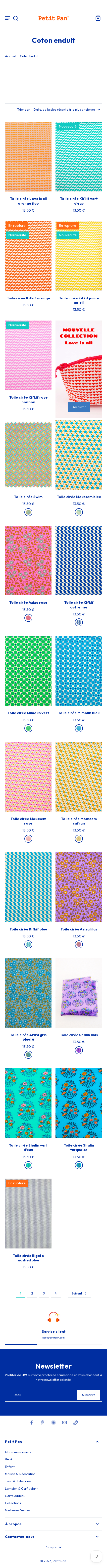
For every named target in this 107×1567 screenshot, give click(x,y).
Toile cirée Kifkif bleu (28, 929)
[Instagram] (53, 1422)
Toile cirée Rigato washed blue (28, 1257)
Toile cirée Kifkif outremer (79, 604)
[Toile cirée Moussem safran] (78, 777)
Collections (13, 1503)
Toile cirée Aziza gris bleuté (28, 1037)
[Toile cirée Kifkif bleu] (28, 887)
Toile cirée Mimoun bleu (79, 713)
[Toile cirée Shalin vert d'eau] (28, 1103)
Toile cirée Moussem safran (79, 821)
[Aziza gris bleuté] (28, 1054)
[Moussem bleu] (78, 512)
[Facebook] (31, 1422)
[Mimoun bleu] (78, 728)
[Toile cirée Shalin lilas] (78, 993)
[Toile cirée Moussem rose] (28, 777)
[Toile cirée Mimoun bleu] (78, 671)
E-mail (16, 1395)
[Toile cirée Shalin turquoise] (78, 1103)
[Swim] (28, 512)
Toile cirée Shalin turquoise (79, 1147)
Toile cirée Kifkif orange (28, 298)
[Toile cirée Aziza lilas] (78, 887)
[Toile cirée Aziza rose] (28, 561)
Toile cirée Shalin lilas (79, 1035)
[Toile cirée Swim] (28, 455)
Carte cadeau (15, 1496)
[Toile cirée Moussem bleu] (78, 455)
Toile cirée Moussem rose (28, 821)
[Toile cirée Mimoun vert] (28, 671)
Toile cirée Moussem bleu (79, 497)
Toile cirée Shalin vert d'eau (28, 1147)
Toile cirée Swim (28, 497)
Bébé (8, 1459)
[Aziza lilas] (78, 944)
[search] (15, 18)
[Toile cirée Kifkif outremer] (78, 561)
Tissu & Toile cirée (18, 1481)
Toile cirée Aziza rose (28, 602)
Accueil (10, 56)
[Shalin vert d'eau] (28, 1165)
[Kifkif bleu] (28, 944)
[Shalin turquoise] (78, 1165)
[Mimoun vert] (28, 728)
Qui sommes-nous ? (19, 1452)
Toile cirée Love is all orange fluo (28, 200)
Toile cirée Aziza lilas (78, 929)
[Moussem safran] (78, 838)
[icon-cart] (96, 18)
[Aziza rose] (28, 617)
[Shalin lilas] (78, 1050)
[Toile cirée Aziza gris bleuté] (28, 993)
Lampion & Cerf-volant (21, 1488)
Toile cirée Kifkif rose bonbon (28, 399)
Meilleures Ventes (17, 1510)
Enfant (10, 1467)
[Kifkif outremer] (78, 622)
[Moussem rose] (28, 838)
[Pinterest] (42, 1422)
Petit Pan (59, 1561)
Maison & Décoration (20, 1474)
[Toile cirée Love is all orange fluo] (28, 157)
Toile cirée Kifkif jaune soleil (79, 300)
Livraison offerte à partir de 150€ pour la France (53, 4)
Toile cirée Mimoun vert (28, 713)
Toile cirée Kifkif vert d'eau (79, 200)
